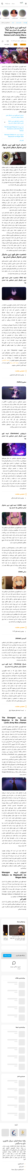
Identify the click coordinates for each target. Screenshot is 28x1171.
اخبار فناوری (21, 1164)
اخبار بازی (21, 1167)
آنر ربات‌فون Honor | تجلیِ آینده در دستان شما (23, 18)
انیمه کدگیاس (5, 360)
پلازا (24, 22)
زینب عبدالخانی (23, 41)
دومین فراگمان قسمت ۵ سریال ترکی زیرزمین (14, 18)
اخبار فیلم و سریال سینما (18, 1170)
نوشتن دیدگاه (7, 955)
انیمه (13, 22)
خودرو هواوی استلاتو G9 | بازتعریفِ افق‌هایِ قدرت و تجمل (6, 18)
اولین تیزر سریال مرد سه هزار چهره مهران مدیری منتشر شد (17, 938)
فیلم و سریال (18, 22)
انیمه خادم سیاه (14, 363)
